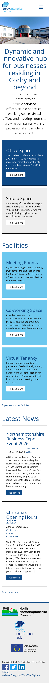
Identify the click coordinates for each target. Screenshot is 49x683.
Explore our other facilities (15, 405)
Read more (14, 492)
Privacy (5, 672)
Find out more (16, 174)
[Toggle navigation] (41, 7)
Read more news (10, 592)
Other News (12, 536)
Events (29, 451)
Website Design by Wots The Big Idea (21, 675)
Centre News (32, 448)
